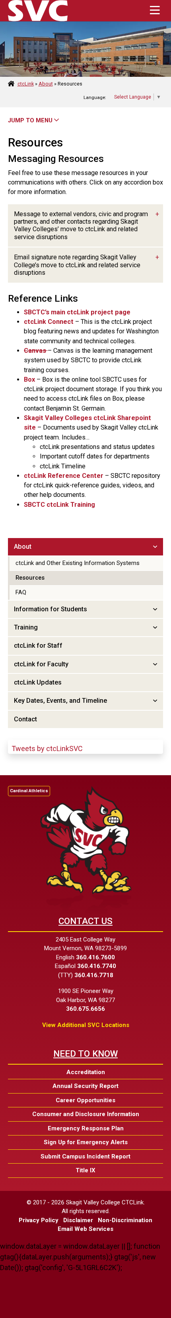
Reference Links (43, 298)
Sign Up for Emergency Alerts (86, 1142)
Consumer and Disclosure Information (85, 1114)
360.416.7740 (96, 966)
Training (26, 627)
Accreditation (85, 1072)
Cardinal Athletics (29, 790)
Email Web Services (85, 1228)
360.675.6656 (85, 1008)
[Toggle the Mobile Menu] (154, 10)
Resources (35, 142)
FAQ (21, 592)
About (46, 84)
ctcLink (25, 84)
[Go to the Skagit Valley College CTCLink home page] (38, 10)
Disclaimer (78, 1220)
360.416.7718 (93, 975)
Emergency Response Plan (86, 1128)
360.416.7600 (95, 957)
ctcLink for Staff (38, 645)
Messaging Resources (56, 158)
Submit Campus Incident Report (85, 1156)
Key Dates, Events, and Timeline (60, 700)
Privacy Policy (38, 1220)
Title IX (85, 1170)
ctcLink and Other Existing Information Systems (78, 563)
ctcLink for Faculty (41, 664)
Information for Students (50, 609)
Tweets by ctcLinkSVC (47, 748)
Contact (25, 719)
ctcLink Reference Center (63, 475)
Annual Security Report (85, 1086)
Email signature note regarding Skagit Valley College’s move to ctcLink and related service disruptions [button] (77, 264)
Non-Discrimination (125, 1220)
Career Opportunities (85, 1100)
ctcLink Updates (38, 682)
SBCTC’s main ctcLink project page (77, 312)
